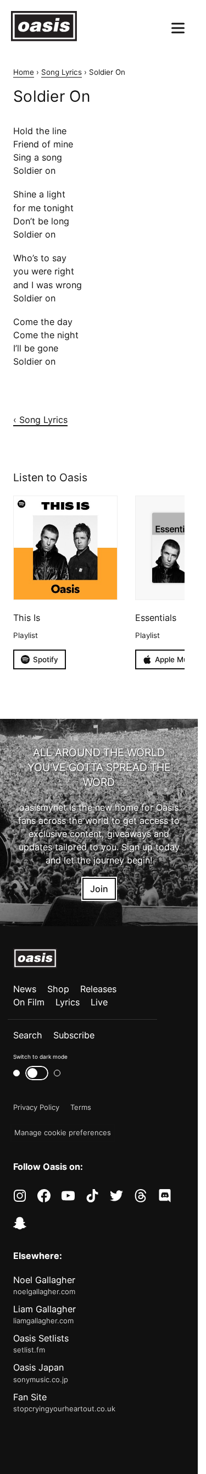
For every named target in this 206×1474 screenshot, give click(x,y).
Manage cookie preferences (62, 1132)
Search (27, 1035)
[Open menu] (178, 28)
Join (99, 888)
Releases (98, 988)
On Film (28, 1002)
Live (99, 1002)
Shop (58, 988)
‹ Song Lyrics (40, 419)
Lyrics (67, 1002)
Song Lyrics (61, 72)
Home (23, 72)
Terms (80, 1107)
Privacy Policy (36, 1107)
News (24, 988)
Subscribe (73, 1035)
